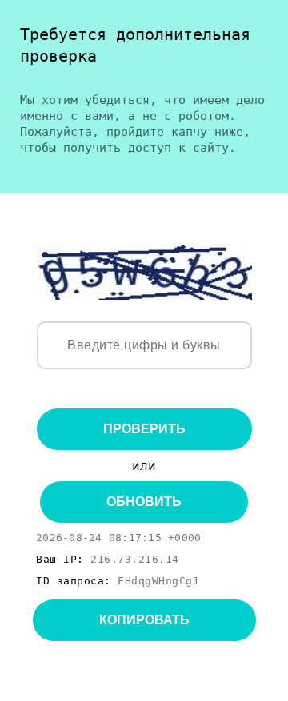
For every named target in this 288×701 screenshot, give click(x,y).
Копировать (144, 620)
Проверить (144, 429)
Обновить (144, 501)
